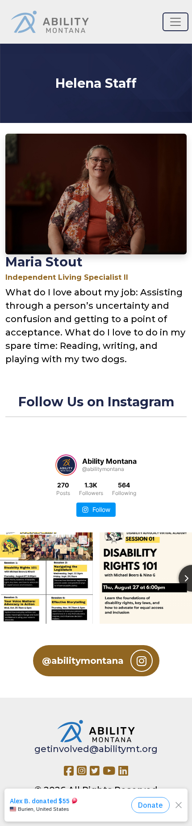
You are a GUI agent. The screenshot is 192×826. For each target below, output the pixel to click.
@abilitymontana (83, 660)
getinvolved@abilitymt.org (96, 749)
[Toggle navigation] (175, 21)
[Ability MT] (50, 22)
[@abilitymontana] (66, 465)
